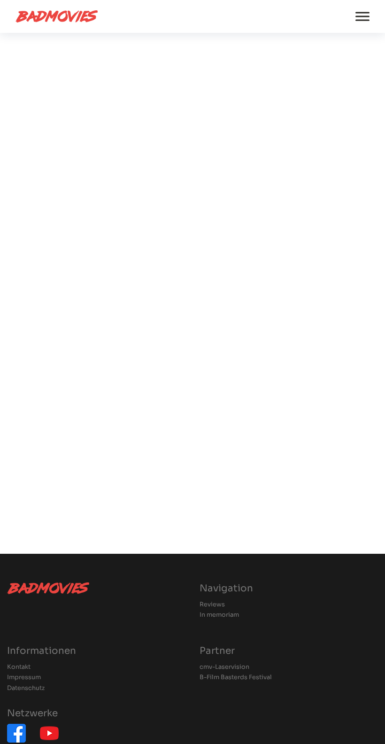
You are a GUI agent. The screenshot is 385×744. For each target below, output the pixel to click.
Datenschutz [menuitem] (26, 688)
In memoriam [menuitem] (219, 615)
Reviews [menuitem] (212, 605)
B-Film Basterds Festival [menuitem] (236, 677)
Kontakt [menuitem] (19, 667)
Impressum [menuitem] (24, 677)
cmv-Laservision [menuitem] (224, 667)
